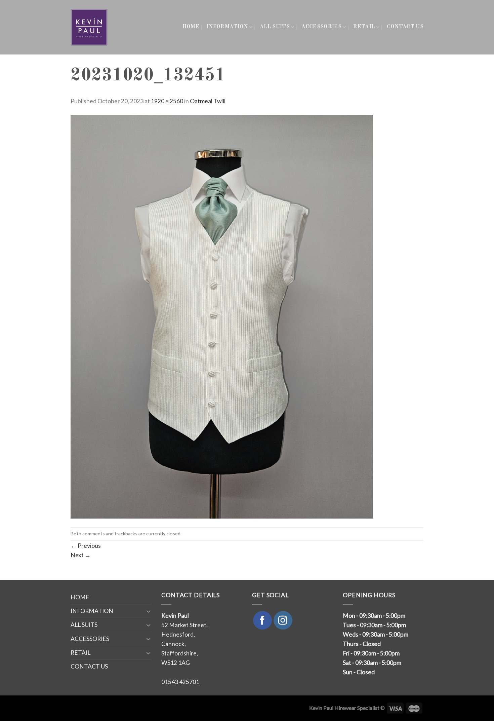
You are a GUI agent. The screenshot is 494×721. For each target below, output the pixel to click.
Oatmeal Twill (207, 101)
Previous (86, 545)
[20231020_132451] (222, 315)
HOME (190, 27)
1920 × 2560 (167, 101)
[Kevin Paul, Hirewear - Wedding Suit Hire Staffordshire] (90, 27)
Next (81, 555)
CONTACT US (405, 27)
